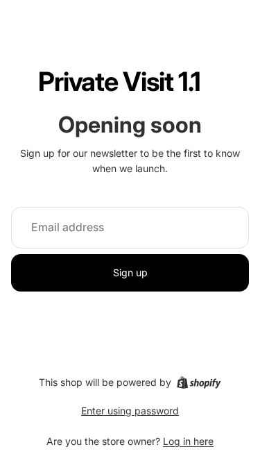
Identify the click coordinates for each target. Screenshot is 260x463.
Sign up (130, 272)
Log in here (188, 441)
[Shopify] (198, 382)
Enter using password (130, 410)
